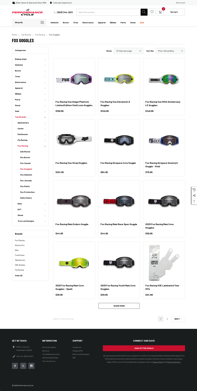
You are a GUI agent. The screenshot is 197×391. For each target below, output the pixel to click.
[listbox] (170, 51)
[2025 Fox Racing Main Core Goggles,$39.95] (164, 201)
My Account (180, 3)
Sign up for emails (144, 348)
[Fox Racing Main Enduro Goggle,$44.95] (74, 201)
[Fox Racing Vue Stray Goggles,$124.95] (74, 140)
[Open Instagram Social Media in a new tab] (31, 366)
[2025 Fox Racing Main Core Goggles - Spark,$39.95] (74, 262)
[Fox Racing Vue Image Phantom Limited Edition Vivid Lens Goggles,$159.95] (74, 79)
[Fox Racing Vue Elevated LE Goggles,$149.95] (119, 79)
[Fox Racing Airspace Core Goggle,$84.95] (119, 140)
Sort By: (150, 51)
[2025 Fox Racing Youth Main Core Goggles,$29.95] (119, 262)
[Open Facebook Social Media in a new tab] (15, 366)
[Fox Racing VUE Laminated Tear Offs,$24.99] (164, 262)
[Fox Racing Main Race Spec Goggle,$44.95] (119, 201)
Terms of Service (173, 362)
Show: (109, 51)
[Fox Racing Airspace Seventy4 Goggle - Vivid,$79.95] (164, 140)
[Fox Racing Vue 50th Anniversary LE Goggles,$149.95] (164, 79)
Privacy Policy (158, 362)
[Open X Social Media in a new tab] (23, 366)
